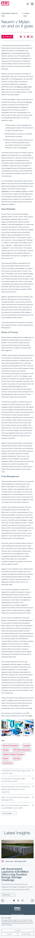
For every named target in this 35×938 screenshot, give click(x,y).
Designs (5, 750)
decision (29, 102)
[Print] (32, 37)
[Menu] (32, 4)
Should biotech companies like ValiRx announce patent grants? (13, 780)
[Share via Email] (21, 37)
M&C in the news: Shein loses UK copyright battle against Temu (15, 798)
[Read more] (17, 849)
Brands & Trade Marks (10, 745)
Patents (5, 758)
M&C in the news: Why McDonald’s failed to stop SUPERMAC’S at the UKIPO (15, 806)
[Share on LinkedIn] (28, 37)
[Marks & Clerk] (5, 5)
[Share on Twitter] (24, 37)
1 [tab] (14, 900)
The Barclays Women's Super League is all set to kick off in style (16, 772)
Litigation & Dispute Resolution (13, 754)
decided (4, 53)
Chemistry (16, 758)
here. (31, 716)
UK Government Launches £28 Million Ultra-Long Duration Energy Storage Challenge (15, 874)
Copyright (26, 745)
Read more (6, 895)
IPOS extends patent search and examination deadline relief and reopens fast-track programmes (15, 789)
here (31, 273)
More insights (7, 813)
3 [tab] (22, 900)
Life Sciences (7, 763)
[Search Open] (27, 4)
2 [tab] (18, 900)
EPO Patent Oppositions (21, 750)
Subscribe (8, 37)
